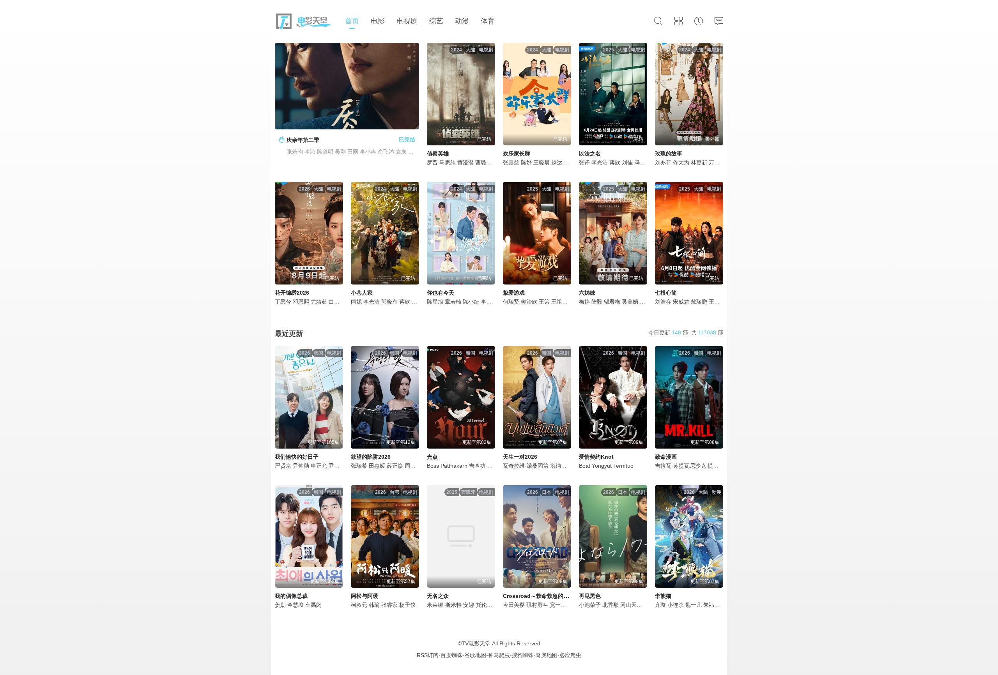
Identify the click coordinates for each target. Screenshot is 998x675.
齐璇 (660, 605)
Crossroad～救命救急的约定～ (541, 596)
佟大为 (681, 162)
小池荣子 (590, 605)
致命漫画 (666, 457)
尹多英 (337, 466)
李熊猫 (663, 596)
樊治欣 (529, 302)
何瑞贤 (511, 302)
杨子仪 (407, 605)
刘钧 (645, 302)
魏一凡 (693, 605)
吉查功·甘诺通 (486, 466)
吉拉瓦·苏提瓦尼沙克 (680, 466)
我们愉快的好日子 (297, 457)
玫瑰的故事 (668, 153)
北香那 (610, 605)
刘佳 (627, 162)
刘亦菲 (663, 162)
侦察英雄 (438, 153)
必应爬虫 (570, 655)
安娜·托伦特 (477, 605)
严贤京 (283, 466)
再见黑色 (590, 596)
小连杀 (675, 605)
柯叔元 (359, 605)
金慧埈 (295, 605)
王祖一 (559, 302)
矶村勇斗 (537, 605)
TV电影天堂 (476, 643)
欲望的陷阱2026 (371, 457)
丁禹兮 (283, 302)
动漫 (462, 21)
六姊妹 (587, 293)
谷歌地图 (475, 655)
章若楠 (453, 302)
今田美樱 (514, 605)
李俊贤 (489, 302)
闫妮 (356, 302)
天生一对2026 (520, 457)
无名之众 (438, 596)
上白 (493, 162)
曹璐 (480, 162)
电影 (378, 21)
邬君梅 (612, 302)
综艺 (436, 21)
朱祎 (708, 605)
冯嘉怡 (642, 162)
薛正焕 (395, 466)
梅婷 (584, 302)
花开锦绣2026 (292, 293)
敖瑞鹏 (699, 302)
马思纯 (447, 162)
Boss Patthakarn (447, 466)
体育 (488, 21)
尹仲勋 (301, 466)
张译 (584, 162)
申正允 (319, 466)
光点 (432, 457)
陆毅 (596, 302)
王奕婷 (717, 302)
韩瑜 (374, 605)
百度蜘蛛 (451, 655)
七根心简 (666, 293)
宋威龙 (681, 302)
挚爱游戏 (514, 293)
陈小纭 (471, 302)
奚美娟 (630, 302)
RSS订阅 (428, 655)
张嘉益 (511, 162)
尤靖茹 (319, 302)
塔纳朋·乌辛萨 (567, 466)
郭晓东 (389, 302)
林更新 (699, 162)
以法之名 (590, 153)
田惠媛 (377, 466)
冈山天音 (631, 605)
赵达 (556, 162)
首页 (352, 21)
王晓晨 (541, 162)
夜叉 (721, 605)
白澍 (334, 302)
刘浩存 (663, 302)
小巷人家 (362, 293)
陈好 (526, 162)
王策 (544, 302)
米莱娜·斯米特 (444, 605)
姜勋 (280, 605)
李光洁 (599, 162)
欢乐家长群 (516, 153)
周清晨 (413, 466)
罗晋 (432, 162)
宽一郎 (558, 605)
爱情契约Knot (596, 457)
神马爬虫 (499, 655)
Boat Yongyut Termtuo (606, 466)
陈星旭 (435, 302)
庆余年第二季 (303, 140)
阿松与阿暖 (364, 596)
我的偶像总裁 (291, 596)
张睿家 (389, 605)
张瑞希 (359, 466)
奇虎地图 (546, 655)
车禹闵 (313, 605)
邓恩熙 (301, 302)
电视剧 (407, 21)
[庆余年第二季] (347, 86)
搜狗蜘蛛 (523, 655)
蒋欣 (614, 162)
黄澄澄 (465, 162)
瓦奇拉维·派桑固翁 (526, 466)
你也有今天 (440, 293)
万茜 (714, 162)
